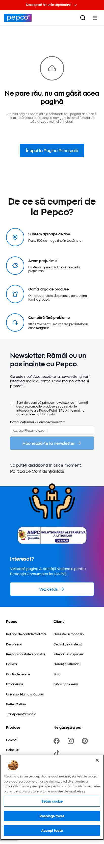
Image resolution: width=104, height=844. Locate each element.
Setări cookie (52, 801)
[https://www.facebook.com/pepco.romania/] (58, 741)
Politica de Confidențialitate (37, 471)
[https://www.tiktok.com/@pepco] (58, 753)
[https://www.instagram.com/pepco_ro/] (72, 741)
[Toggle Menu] (95, 18)
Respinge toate (52, 816)
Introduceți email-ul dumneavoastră (37, 422)
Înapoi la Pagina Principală (52, 150)
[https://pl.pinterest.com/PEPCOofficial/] (86, 741)
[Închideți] (97, 760)
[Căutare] (83, 18)
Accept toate (52, 830)
